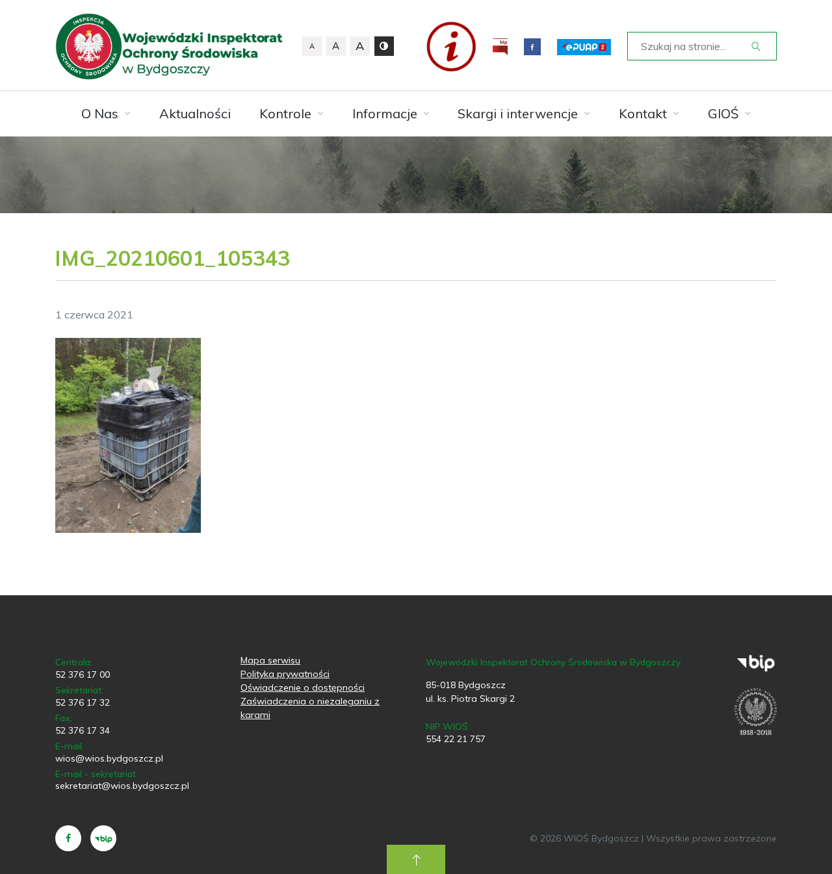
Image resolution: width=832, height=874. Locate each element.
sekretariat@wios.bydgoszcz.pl (122, 785)
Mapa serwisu (270, 660)
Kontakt (643, 113)
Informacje (384, 113)
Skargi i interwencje (518, 113)
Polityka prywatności (285, 674)
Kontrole (285, 113)
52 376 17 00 (82, 674)
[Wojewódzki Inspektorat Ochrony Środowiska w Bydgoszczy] (169, 46)
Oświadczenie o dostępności (302, 687)
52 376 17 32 (82, 702)
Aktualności (195, 113)
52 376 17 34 (82, 730)
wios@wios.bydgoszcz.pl (109, 758)
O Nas (99, 113)
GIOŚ (723, 113)
